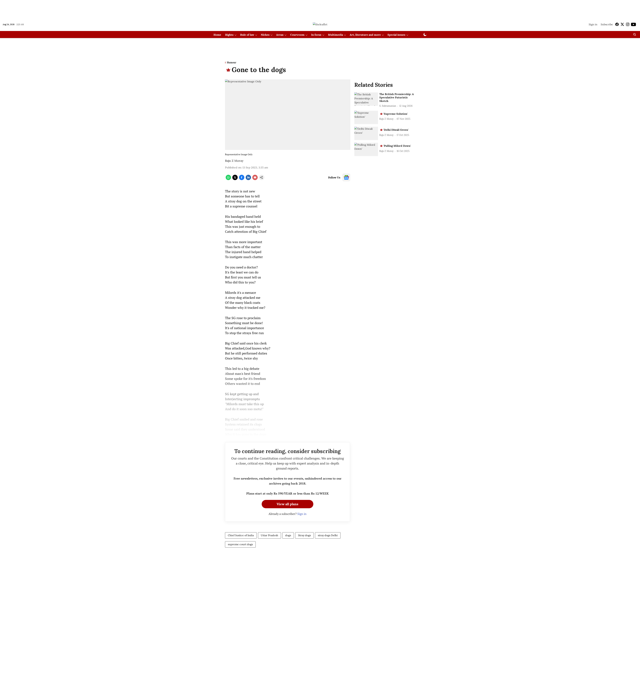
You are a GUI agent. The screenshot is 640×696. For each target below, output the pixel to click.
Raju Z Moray (234, 161)
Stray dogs (304, 535)
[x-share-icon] (235, 179)
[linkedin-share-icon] (248, 179)
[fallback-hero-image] (366, 99)
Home (217, 34)
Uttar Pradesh (269, 535)
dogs (288, 535)
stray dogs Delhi (328, 535)
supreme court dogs (240, 544)
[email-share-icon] (255, 179)
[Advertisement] (320, 8)
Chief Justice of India (241, 535)
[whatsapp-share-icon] (228, 179)
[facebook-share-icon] (241, 179)
